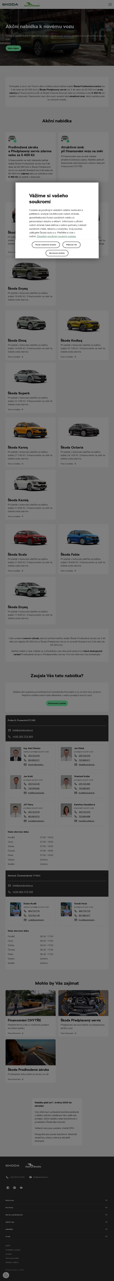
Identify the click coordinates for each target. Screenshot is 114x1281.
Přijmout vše (71, 245)
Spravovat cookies (57, 253)
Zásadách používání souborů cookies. (56, 236)
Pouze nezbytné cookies (45, 245)
